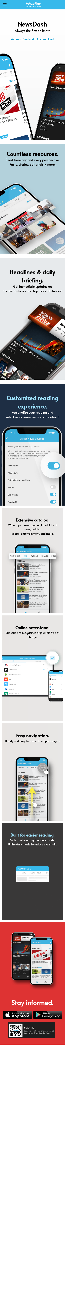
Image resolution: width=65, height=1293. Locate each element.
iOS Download (45, 39)
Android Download (22, 39)
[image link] (32, 4)
